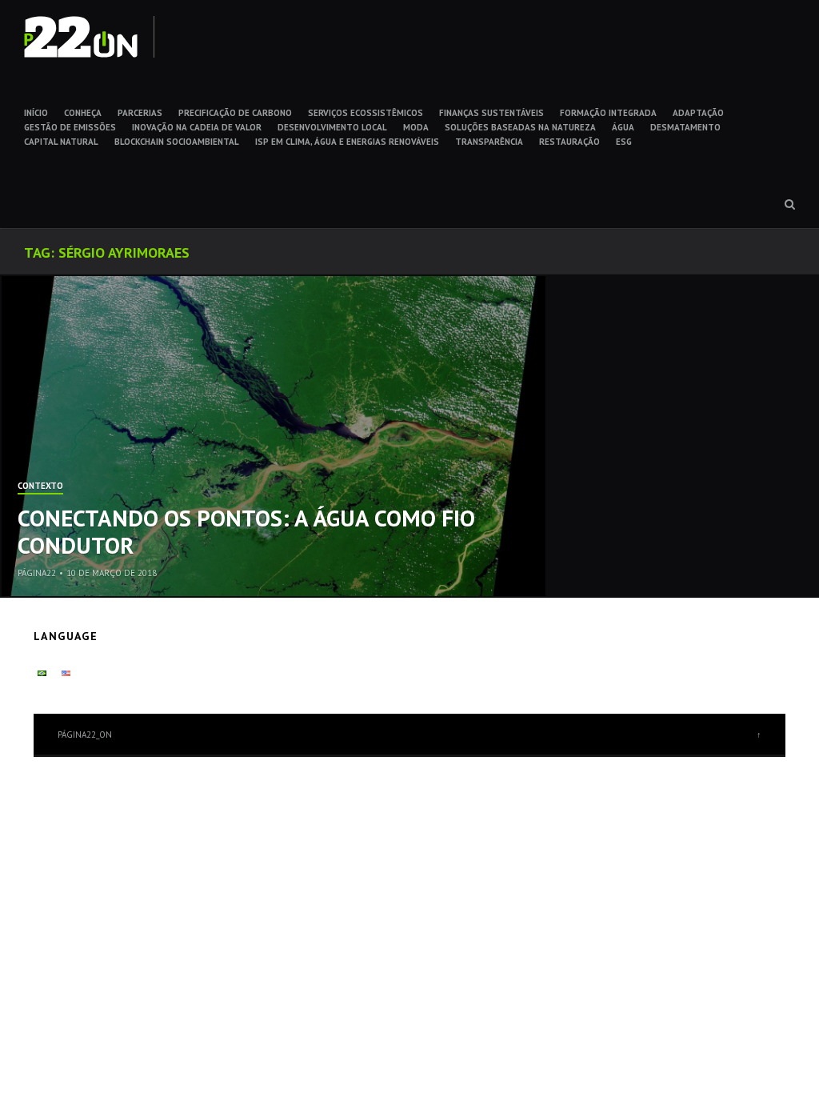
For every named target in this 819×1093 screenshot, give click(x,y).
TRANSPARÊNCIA (489, 141)
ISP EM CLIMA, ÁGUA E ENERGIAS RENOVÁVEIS (347, 141)
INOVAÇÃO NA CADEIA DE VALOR (197, 127)
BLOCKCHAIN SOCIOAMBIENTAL (176, 141)
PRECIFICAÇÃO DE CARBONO (235, 112)
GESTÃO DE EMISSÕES (70, 127)
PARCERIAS (140, 112)
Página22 (37, 573)
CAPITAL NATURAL (61, 141)
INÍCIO (36, 112)
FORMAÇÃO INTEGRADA (608, 112)
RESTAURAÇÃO (569, 141)
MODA (416, 127)
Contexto (40, 486)
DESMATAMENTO (685, 127)
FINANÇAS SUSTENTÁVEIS (491, 112)
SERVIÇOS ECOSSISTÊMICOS (365, 112)
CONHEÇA (83, 112)
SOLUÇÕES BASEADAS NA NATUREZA (520, 127)
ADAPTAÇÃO (698, 112)
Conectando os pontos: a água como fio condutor (246, 531)
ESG (624, 141)
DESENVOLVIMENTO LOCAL (332, 127)
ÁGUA (623, 127)
